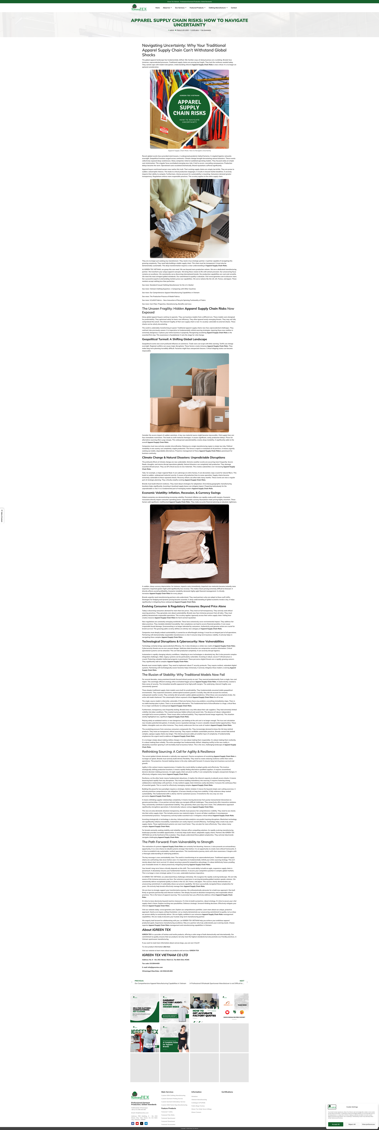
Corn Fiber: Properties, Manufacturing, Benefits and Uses (170, 304)
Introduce (194, 1096)
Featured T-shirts (167, 1112)
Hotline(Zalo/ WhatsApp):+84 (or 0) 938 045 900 (139, 1108)
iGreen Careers (196, 1112)
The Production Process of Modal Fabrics (165, 296)
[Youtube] (137, 1123)
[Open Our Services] (186, 8)
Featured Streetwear (168, 1121)
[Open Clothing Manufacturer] (227, 8)
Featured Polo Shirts (167, 1115)
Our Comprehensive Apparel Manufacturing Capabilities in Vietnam (174, 293)
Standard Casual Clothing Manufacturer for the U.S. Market (172, 285)
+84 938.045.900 (166, 971)
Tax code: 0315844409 (150, 963)
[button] (2, 516)
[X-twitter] (141, 1123)
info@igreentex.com (155, 967)
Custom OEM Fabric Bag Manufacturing (174, 1105)
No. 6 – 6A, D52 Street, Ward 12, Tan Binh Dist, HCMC (169, 960)
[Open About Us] (171, 8)
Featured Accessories (168, 1124)
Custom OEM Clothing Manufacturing (173, 1095)
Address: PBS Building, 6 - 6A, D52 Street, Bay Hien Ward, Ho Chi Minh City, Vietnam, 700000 (144, 1118)
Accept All (336, 1124)
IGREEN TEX (194, 950)
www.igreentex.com (216, 276)
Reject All (352, 1124)
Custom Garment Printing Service (172, 1098)
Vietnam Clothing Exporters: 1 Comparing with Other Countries (173, 289)
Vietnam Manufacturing (199, 1099)
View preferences (368, 1124)
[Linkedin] (146, 1123)
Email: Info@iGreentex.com (139, 1113)
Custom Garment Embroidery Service (173, 1102)
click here (166, 947)
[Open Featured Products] (205, 8)
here (196, 943)
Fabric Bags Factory (198, 1106)
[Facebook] (132, 1123)
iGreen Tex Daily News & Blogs (201, 1109)
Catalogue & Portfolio (198, 1103)
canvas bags (179, 943)
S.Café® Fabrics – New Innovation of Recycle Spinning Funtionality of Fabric (178, 300)
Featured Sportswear (168, 1118)
